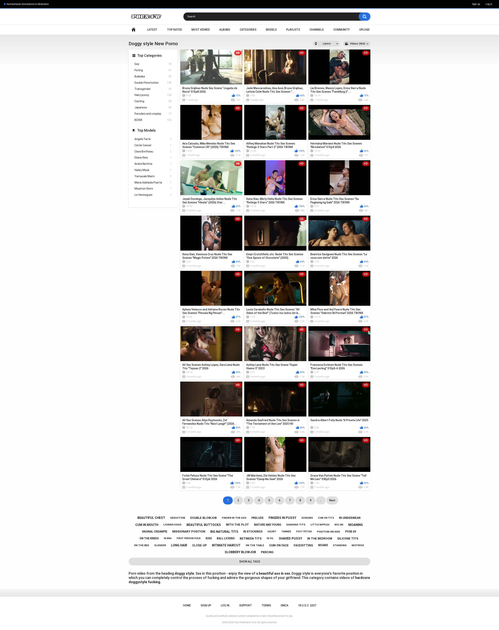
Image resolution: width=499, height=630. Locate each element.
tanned (286, 531)
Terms (266, 605)
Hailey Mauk (153, 170)
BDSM (153, 119)
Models (271, 29)
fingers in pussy (282, 518)
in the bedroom (319, 538)
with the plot (237, 524)
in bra (168, 538)
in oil (270, 538)
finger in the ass (234, 517)
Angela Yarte (153, 139)
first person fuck (189, 538)
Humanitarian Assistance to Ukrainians (28, 4)
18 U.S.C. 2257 (307, 605)
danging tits (295, 524)
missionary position (188, 531)
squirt (271, 531)
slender (160, 545)
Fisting (153, 70)
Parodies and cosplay (153, 113)
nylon (338, 524)
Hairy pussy (153, 95)
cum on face (279, 545)
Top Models (146, 130)
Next (332, 500)
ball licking (226, 538)
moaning (355, 525)
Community (341, 29)
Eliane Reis (153, 157)
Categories (248, 29)
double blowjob (203, 518)
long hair (179, 545)
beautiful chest (151, 518)
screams (307, 518)
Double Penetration (153, 82)
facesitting (303, 545)
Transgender (153, 88)
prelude (257, 517)
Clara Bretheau (153, 151)
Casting (153, 101)
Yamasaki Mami (153, 176)
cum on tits (326, 518)
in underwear (350, 518)
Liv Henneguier (153, 194)
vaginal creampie (154, 531)
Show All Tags (249, 561)
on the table (255, 545)
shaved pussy (290, 538)
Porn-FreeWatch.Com (245, 622)
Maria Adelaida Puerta (153, 182)
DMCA (284, 605)
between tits (251, 538)
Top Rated (174, 29)
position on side (328, 531)
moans (323, 545)
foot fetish (304, 531)
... (321, 500)
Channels (317, 29)
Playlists (293, 29)
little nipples (320, 524)
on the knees (149, 538)
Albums (224, 29)
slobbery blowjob (240, 552)
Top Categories (149, 55)
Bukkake (153, 76)
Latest (152, 29)
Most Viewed (200, 29)
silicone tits (347, 538)
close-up (199, 545)
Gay (153, 64)
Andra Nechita (153, 163)
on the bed (141, 545)
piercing (267, 552)
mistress (358, 545)
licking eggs (172, 524)
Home (133, 30)
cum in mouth (146, 525)
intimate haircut (226, 545)
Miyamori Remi (153, 188)
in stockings (252, 531)
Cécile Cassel (153, 145)
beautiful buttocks (204, 525)
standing (340, 545)
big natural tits (224, 531)
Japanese (153, 107)
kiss (209, 538)
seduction (177, 517)
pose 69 (350, 531)
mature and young (267, 524)
